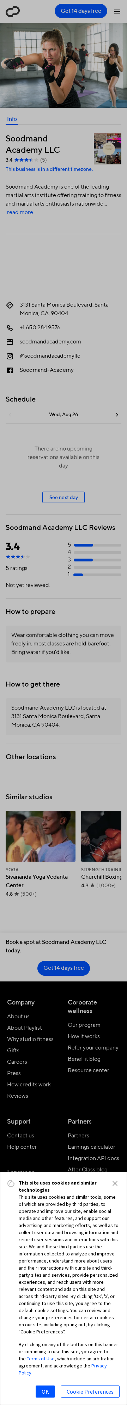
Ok (45, 1391)
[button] (115, 1183)
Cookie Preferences (90, 1391)
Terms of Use (41, 1358)
